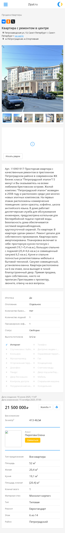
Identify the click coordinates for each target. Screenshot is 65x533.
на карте (19, 35)
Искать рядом (13, 156)
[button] (6, 78)
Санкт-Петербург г (38, 32)
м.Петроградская (14, 38)
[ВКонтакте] (4, 22)
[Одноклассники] (8, 22)
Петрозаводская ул (14, 32)
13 (26, 32)
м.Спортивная (31, 38)
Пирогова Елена (35, 435)
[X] (13, 22)
